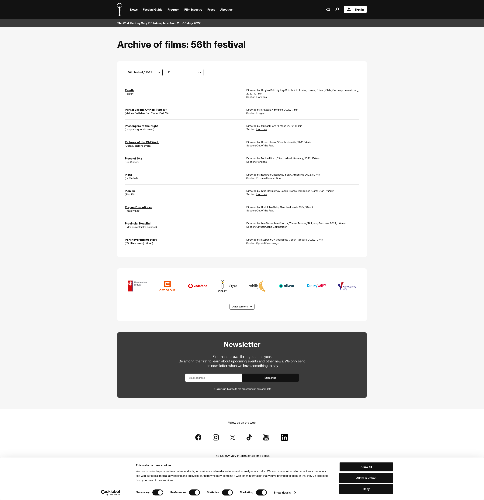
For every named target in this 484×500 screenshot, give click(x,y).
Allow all (366, 466)
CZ (328, 9)
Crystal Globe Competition (271, 226)
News (134, 9)
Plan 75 (130, 191)
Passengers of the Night (141, 126)
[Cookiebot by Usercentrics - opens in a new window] (110, 492)
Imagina (260, 112)
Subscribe (270, 377)
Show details (282, 492)
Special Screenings (267, 242)
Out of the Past (265, 145)
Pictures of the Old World (142, 142)
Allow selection (366, 478)
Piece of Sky (133, 158)
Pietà (128, 174)
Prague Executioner (138, 207)
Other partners (240, 306)
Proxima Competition (268, 177)
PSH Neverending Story (141, 239)
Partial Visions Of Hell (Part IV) (146, 109)
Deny (366, 489)
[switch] (194, 492)
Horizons (261, 96)
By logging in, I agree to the (242, 389)
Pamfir (129, 90)
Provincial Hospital (137, 223)
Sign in (359, 9)
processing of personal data (256, 389)
